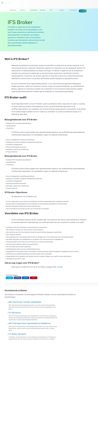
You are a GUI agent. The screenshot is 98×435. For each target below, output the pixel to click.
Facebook (17, 277)
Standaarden (33, 10)
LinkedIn (26, 277)
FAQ (51, 10)
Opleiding (42, 10)
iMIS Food (13, 10)
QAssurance (73, 10)
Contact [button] (60, 267)
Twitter (9, 277)
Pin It (33, 277)
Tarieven (22, 10)
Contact (88, 3)
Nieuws (62, 10)
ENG (95, 3)
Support (83, 11)
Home (81, 3)
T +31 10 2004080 (73, 3)
